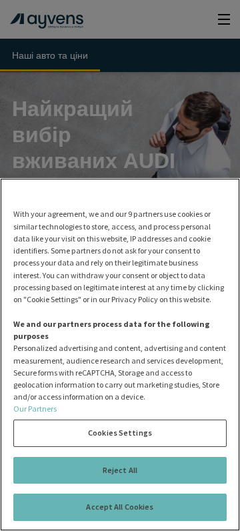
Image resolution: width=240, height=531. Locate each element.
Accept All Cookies (119, 507)
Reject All (120, 470)
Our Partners (35, 409)
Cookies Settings (120, 433)
